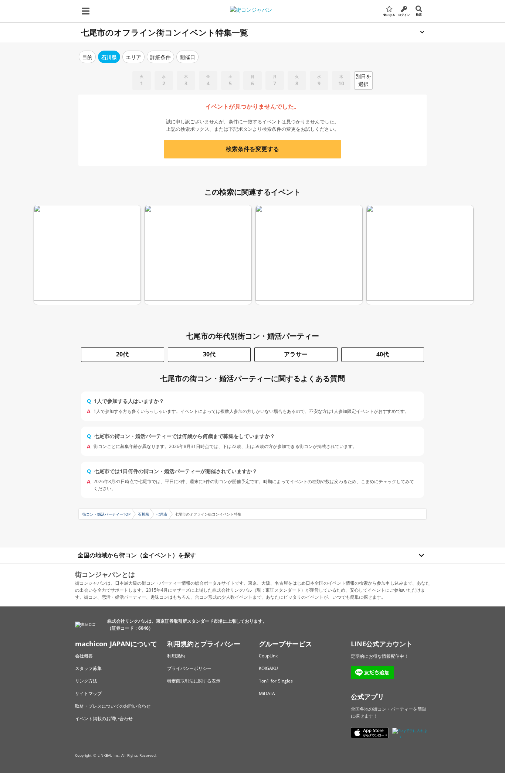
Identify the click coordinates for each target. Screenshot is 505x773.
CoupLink (268, 656)
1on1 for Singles (276, 681)
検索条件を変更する (252, 149)
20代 (122, 354)
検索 (419, 14)
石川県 (143, 514)
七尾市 (161, 514)
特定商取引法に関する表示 (193, 681)
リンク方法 (86, 681)
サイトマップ (88, 693)
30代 (209, 354)
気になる (389, 15)
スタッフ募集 (88, 668)
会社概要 (84, 656)
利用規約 (176, 656)
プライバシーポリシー (189, 668)
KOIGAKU (268, 668)
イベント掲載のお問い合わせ (104, 718)
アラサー (296, 354)
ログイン (404, 15)
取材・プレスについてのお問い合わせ (112, 706)
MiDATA (267, 693)
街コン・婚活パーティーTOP (106, 514)
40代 (382, 354)
